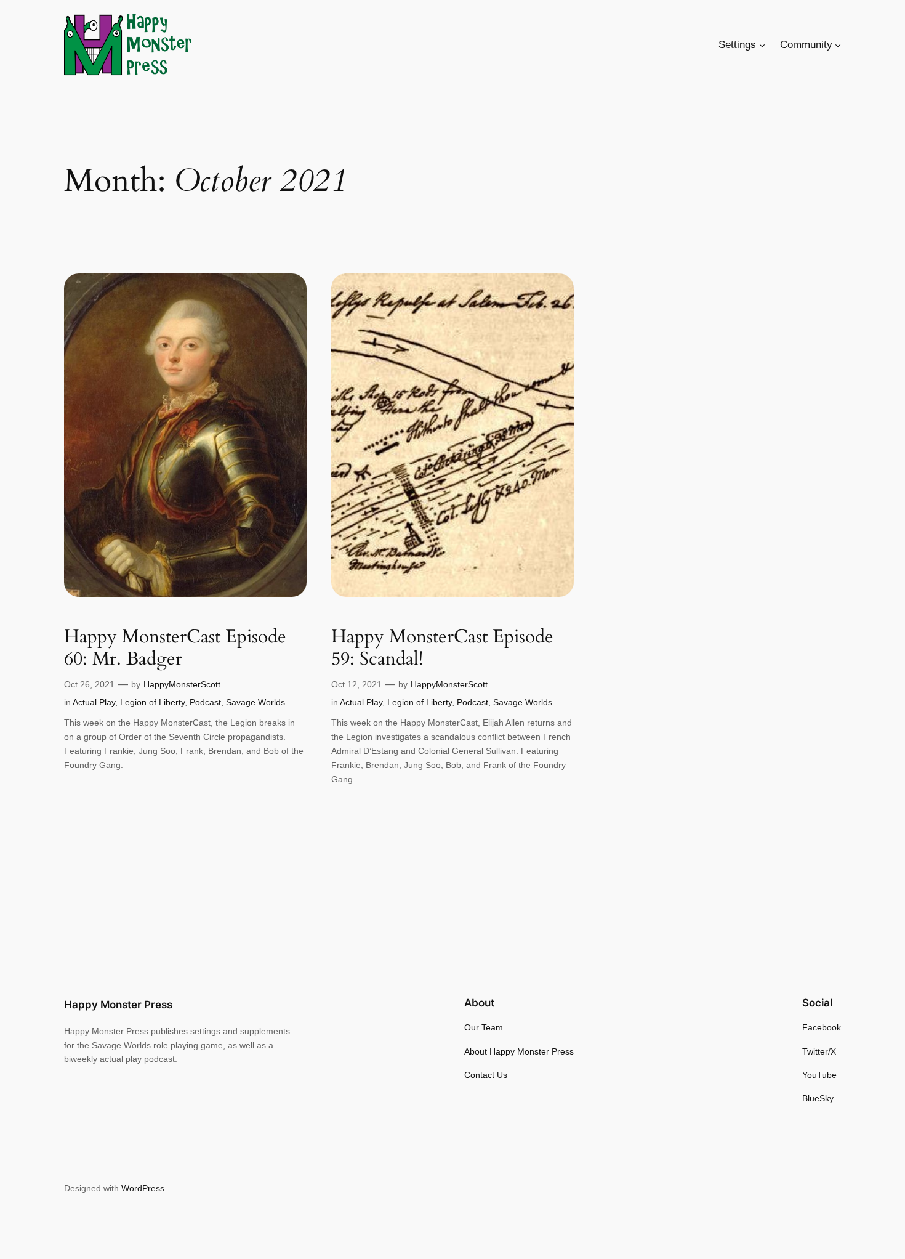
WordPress (142, 1188)
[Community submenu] (838, 45)
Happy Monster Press (118, 1004)
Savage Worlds (255, 702)
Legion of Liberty (152, 702)
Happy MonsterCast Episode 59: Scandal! (442, 648)
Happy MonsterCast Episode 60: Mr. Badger (175, 648)
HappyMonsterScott (181, 684)
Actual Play (94, 702)
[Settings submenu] (762, 45)
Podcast (205, 702)
